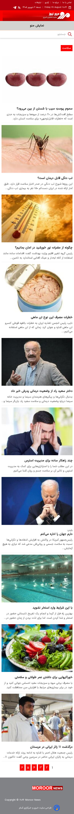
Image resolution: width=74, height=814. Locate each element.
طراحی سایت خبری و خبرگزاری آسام (35, 808)
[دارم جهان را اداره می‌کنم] (37, 501)
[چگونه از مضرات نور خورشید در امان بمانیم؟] (37, 218)
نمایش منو (37, 25)
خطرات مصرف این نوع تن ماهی (51, 317)
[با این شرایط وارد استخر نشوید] (37, 578)
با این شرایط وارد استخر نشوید (52, 607)
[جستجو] (70, 34)
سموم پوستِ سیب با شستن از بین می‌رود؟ (44, 108)
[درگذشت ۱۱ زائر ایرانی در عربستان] (37, 717)
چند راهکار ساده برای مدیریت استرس (48, 460)
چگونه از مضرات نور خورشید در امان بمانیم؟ (43, 247)
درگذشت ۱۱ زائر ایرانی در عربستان (51, 747)
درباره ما (56, 2)
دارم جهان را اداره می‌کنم (56, 534)
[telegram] (14, 7)
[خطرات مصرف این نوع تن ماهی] (37, 288)
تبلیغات (38, 2)
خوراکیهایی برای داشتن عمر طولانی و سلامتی (43, 677)
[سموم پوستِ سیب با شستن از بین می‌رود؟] (37, 79)
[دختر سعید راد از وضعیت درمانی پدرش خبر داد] (37, 362)
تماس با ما (66, 2)
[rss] (19, 7)
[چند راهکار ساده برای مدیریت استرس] (37, 431)
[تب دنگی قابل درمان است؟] (37, 149)
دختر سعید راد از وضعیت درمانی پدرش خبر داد (41, 391)
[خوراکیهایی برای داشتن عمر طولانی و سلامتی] (37, 648)
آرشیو (47, 2)
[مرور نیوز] (37, 15)
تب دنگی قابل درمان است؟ (55, 178)
